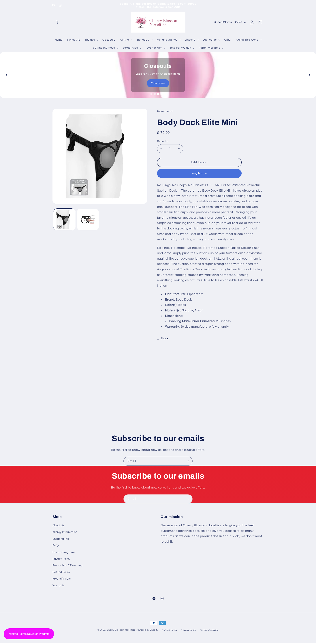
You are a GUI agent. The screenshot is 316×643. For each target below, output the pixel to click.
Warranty (58, 585)
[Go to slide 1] (151, 94)
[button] (56, 22)
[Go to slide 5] (164, 94)
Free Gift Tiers (61, 578)
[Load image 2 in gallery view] (88, 219)
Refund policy (169, 630)
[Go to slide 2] (155, 94)
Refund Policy (61, 572)
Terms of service (209, 630)
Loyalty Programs (63, 552)
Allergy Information (64, 532)
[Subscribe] (188, 461)
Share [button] (164, 338)
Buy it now (199, 173)
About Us (58, 525)
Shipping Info (61, 539)
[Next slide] (309, 75)
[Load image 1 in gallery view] (64, 219)
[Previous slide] (6, 75)
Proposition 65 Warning (67, 565)
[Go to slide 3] (158, 94)
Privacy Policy (61, 558)
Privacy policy (188, 630)
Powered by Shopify (147, 630)
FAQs (56, 545)
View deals (158, 83)
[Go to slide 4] (161, 94)
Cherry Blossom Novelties (121, 630)
